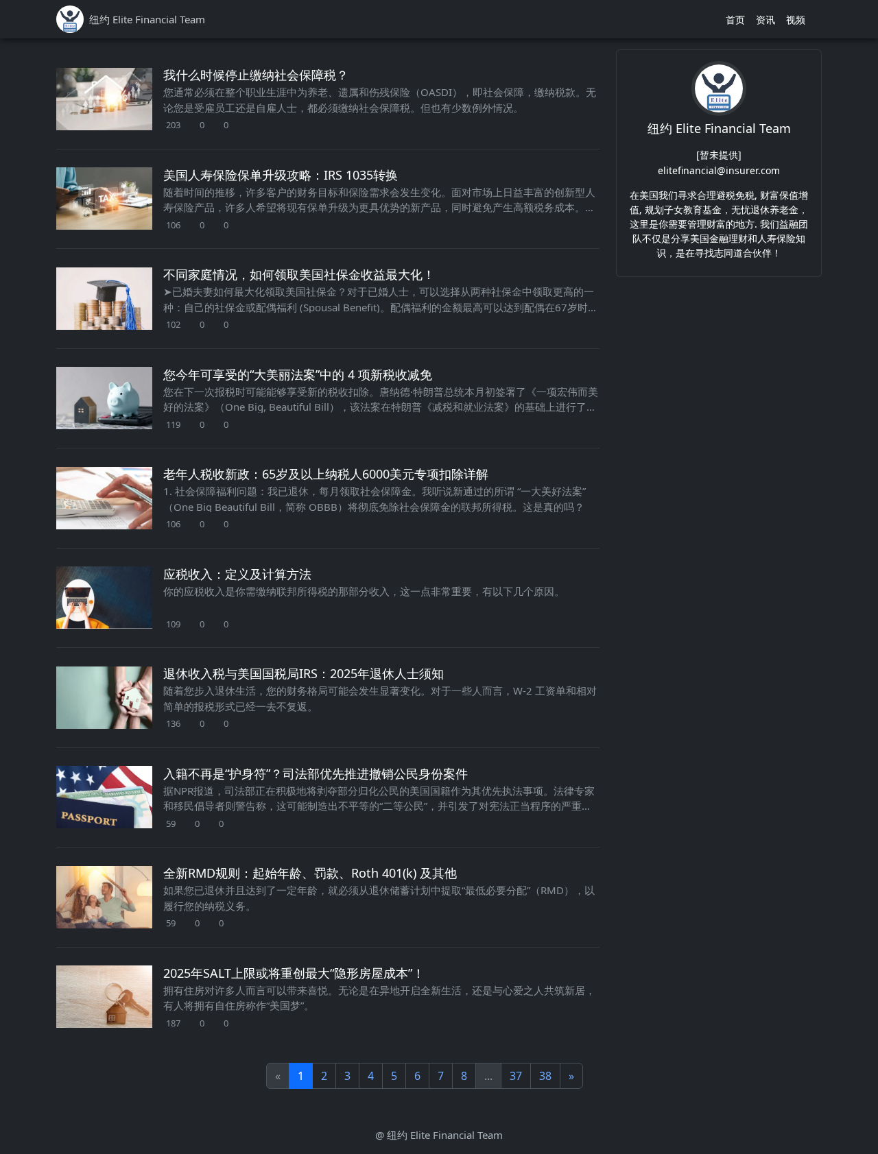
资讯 (765, 19)
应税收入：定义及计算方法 (237, 574)
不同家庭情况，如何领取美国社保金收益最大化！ (299, 274)
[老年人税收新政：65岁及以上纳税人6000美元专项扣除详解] (104, 498)
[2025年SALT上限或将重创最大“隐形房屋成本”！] (104, 996)
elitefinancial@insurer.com (719, 169)
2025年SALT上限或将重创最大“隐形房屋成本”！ (294, 973)
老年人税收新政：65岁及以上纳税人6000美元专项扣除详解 (325, 474)
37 (516, 1075)
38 (545, 1075)
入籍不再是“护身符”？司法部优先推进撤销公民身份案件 (315, 773)
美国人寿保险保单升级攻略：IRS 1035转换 (280, 175)
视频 (795, 19)
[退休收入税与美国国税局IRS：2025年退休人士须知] (104, 697)
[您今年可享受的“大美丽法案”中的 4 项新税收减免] (104, 398)
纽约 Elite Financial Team (719, 128)
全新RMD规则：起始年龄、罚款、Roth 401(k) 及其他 (310, 873)
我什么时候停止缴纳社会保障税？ (255, 75)
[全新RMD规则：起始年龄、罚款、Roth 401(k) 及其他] (104, 897)
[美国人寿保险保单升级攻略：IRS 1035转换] (104, 198)
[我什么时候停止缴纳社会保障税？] (104, 99)
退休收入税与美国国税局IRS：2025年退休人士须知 (303, 673)
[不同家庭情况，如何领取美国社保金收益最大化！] (104, 298)
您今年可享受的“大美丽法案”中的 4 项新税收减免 (297, 374)
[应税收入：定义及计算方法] (104, 597)
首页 (735, 19)
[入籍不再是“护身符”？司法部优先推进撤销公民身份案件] (104, 797)
